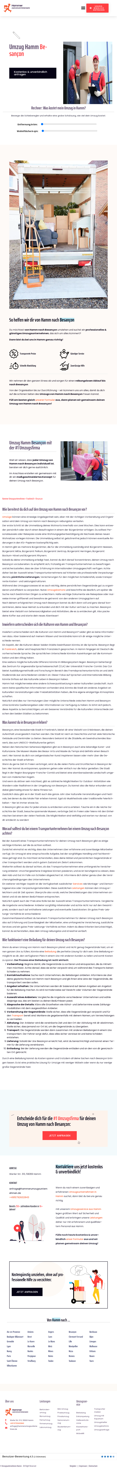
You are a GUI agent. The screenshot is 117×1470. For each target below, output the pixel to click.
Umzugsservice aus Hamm (85, 1209)
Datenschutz (93, 1466)
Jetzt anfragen (59, 1135)
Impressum (83, 1466)
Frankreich (30, 498)
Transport (17, 1015)
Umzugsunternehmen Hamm (12, 1466)
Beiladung (50, 951)
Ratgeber (73, 1466)
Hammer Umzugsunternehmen (13, 498)
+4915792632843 (19, 1197)
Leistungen (78, 888)
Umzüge (7, 517)
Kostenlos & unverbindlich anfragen (30, 73)
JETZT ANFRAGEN (27, 1292)
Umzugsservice (82, 1403)
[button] (83, 8)
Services (78, 883)
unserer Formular (45, 400)
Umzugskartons (56, 590)
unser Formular (74, 1239)
